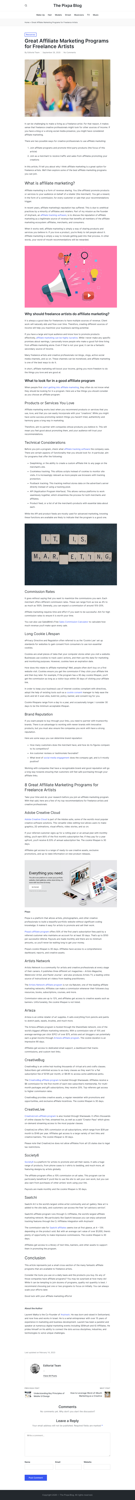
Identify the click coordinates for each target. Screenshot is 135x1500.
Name (27, 1462)
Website (87, 1462)
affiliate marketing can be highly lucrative (57, 337)
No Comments (70, 52)
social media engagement (56, 757)
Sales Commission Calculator (73, 621)
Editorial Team (52, 1365)
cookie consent (74, 692)
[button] (50, 1376)
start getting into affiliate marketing (61, 387)
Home (27, 22)
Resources (30, 34)
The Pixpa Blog (67, 5)
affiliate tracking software (53, 215)
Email (57, 1462)
